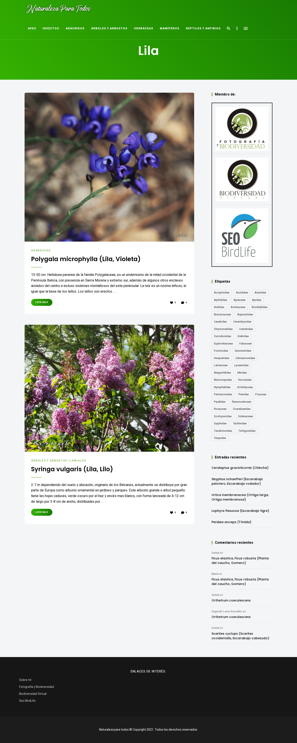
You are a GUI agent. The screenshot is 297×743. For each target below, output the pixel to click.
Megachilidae (222, 373)
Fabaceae (245, 343)
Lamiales (77, 460)
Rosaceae (220, 409)
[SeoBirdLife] (242, 235)
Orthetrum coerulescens (231, 600)
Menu (245, 28)
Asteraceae (238, 307)
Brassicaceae (222, 314)
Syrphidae (220, 423)
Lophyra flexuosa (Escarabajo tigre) (240, 511)
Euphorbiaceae (223, 343)
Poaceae (260, 394)
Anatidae (260, 292)
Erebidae (243, 336)
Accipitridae (221, 292)
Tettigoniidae (247, 431)
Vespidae (220, 438)
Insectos (51, 28)
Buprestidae (245, 314)
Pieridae (244, 394)
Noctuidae (245, 380)
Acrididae (242, 292)
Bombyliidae (259, 307)
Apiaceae (239, 300)
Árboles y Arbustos (109, 28)
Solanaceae (245, 416)
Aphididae (220, 300)
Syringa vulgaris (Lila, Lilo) (72, 469)
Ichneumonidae (245, 358)
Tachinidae (240, 423)
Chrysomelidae (223, 329)
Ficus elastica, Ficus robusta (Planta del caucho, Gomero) (240, 560)
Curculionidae (222, 336)
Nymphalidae (222, 387)
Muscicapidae (223, 380)
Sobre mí (25, 680)
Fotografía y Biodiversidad (36, 687)
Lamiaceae (221, 365)
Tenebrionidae (223, 431)
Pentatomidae (223, 394)
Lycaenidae (241, 365)
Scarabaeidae (241, 409)
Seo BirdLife (27, 701)
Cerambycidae (242, 322)
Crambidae (246, 329)
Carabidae (220, 322)
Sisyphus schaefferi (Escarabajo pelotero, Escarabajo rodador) (237, 481)
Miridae (242, 373)
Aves (32, 28)
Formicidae (221, 351)
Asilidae (219, 307)
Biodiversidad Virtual (33, 694)
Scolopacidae (223, 416)
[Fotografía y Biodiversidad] (242, 128)
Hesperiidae (221, 358)
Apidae (256, 300)
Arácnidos (75, 28)
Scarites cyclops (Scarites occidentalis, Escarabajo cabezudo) (240, 635)
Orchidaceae (245, 387)
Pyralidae (219, 402)
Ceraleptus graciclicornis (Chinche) (240, 468)
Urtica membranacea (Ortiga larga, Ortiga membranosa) (240, 497)
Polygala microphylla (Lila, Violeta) (86, 259)
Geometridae (243, 351)
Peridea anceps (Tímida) (231, 522)
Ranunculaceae (241, 402)
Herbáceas (143, 28)
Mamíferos (169, 28)
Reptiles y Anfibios (203, 28)
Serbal (215, 553)
